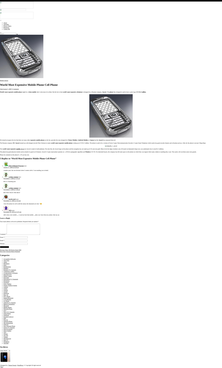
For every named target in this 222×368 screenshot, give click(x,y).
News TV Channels (8, 312)
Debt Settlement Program (16, 166)
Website (2, 243)
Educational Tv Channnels (10, 279)
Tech (4, 332)
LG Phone (6, 301)
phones (22, 149)
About (5, 23)
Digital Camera (7, 276)
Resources (6, 27)
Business (5, 268)
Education (6, 277)
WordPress (20, 365)
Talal (1, 89)
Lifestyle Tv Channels (9, 302)
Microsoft (6, 306)
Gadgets (5, 287)
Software (5, 324)
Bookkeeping (7, 267)
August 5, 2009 (7, 89)
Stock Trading (7, 331)
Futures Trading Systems (10, 285)
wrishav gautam (13, 177)
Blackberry (6, 263)
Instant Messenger (8, 298)
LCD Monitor (7, 299)
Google (5, 292)
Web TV (5, 340)
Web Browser (7, 338)
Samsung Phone (7, 321)
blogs (4, 265)
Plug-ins (5, 320)
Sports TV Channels (9, 327)
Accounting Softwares (9, 259)
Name (2, 237)
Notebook (6, 315)
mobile (18, 149)
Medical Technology (9, 304)
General (5, 290)
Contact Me (6, 29)
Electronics (6, 281)
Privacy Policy (7, 26)
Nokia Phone (7, 313)
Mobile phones (4, 80)
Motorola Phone (7, 309)
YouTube (5, 343)
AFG (10, 210)
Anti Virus (6, 260)
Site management (8, 323)
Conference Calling (8, 271)
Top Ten (5, 335)
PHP (4, 318)
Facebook (6, 282)
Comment (3, 234)
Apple (5, 262)
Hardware (6, 293)
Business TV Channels (9, 270)
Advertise (6, 24)
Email (2, 240)
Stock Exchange (7, 329)
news (4, 310)
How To (5, 295)
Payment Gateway (8, 316)
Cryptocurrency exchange (10, 273)
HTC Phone (6, 296)
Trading (5, 337)
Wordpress (6, 341)
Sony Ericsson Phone (9, 326)
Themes (5, 334)
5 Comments (15, 89)
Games (5, 288)
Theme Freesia (12, 365)
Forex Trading (7, 284)
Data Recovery (7, 274)
